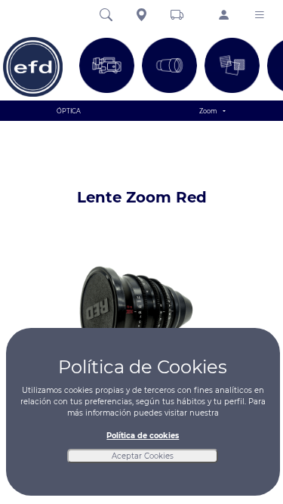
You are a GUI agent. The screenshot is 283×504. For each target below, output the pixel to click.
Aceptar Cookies (143, 455)
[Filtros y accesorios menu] (232, 65)
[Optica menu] (169, 65)
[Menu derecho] (259, 16)
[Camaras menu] (106, 65)
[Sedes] (141, 16)
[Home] (33, 67)
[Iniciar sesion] (223, 16)
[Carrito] (177, 16)
